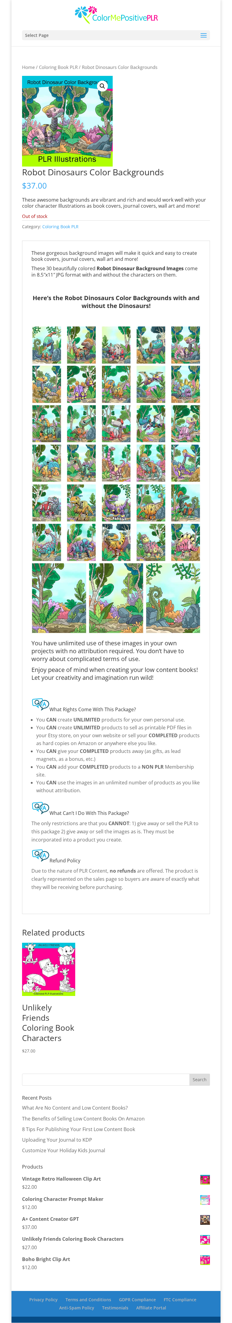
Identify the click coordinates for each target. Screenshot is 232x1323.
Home (28, 67)
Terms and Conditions (88, 1299)
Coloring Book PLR (58, 67)
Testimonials (115, 1308)
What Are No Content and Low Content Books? (75, 1107)
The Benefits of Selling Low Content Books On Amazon (83, 1118)
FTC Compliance (180, 1299)
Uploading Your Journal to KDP (57, 1140)
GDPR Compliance (137, 1299)
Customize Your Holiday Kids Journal (63, 1150)
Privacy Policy (43, 1299)
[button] (102, 86)
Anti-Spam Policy (76, 1308)
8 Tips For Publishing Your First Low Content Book (78, 1129)
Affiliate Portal (151, 1308)
